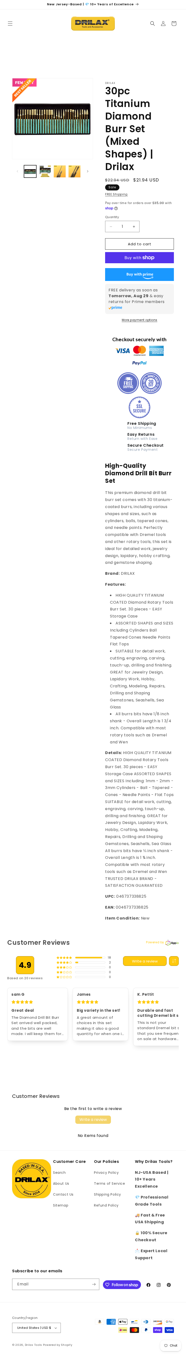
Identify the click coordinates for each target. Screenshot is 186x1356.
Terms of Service (109, 1183)
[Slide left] (17, 171)
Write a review (145, 961)
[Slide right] (87, 171)
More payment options (139, 320)
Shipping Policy (107, 1194)
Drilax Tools (33, 1345)
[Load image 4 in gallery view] (74, 171)
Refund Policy (106, 1205)
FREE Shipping (116, 194)
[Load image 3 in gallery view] (60, 171)
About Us (61, 1183)
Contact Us (63, 1194)
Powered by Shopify (57, 1345)
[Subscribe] (93, 1284)
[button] (10, 23)
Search (59, 1172)
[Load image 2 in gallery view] (45, 171)
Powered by (155, 942)
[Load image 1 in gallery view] (30, 171)
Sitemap (60, 1205)
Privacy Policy (106, 1172)
